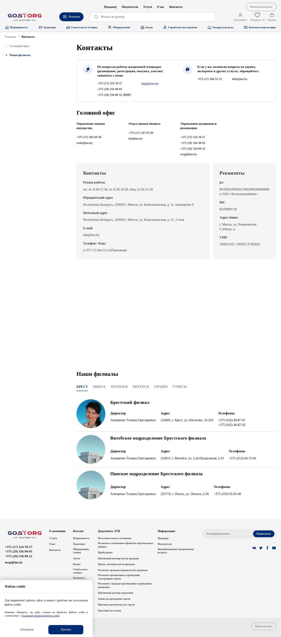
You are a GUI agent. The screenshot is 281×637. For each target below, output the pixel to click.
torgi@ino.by (150, 83)
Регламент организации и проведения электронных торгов (119, 577)
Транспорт (79, 544)
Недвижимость (81, 538)
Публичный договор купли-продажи (118, 558)
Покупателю (130, 6)
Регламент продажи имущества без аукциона (122, 570)
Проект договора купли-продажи (116, 564)
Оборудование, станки (81, 551)
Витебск (141, 386)
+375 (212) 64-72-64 (242, 458)
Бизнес (77, 564)
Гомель (180, 386)
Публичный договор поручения (115, 592)
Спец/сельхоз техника (80, 571)
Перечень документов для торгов (116, 604)
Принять (66, 629)
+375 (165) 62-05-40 (227, 494)
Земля (76, 558)
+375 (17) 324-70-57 (18, 547)
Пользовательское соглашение (114, 538)
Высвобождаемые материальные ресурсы (176, 551)
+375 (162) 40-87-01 (231, 420)
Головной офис (19, 46)
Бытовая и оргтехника (79, 579)
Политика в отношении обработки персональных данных (125, 545)
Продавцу (110, 6)
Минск (99, 386)
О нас (160, 6)
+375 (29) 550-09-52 (18, 556)
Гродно (161, 386)
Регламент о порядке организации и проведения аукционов (125, 585)
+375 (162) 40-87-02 (231, 425)
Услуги (147, 6)
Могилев (119, 386)
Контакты (175, 6)
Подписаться (264, 533)
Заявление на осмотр (109, 610)
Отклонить (27, 629)
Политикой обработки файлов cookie (40, 615)
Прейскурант (105, 552)
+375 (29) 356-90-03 (18, 551)
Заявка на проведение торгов (114, 598)
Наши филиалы (20, 55)
